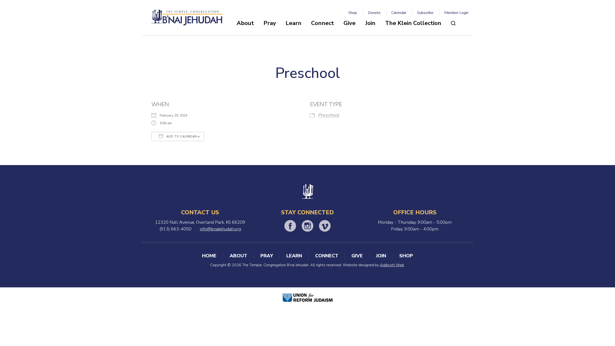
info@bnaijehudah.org (220, 229)
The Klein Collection (413, 23)
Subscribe (425, 12)
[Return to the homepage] (186, 17)
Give (350, 23)
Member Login (456, 12)
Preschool (328, 115)
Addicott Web (392, 265)
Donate (374, 12)
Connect (322, 23)
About (245, 23)
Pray (270, 23)
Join (370, 23)
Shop (352, 12)
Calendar (398, 12)
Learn (293, 23)
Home (209, 256)
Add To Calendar (181, 136)
